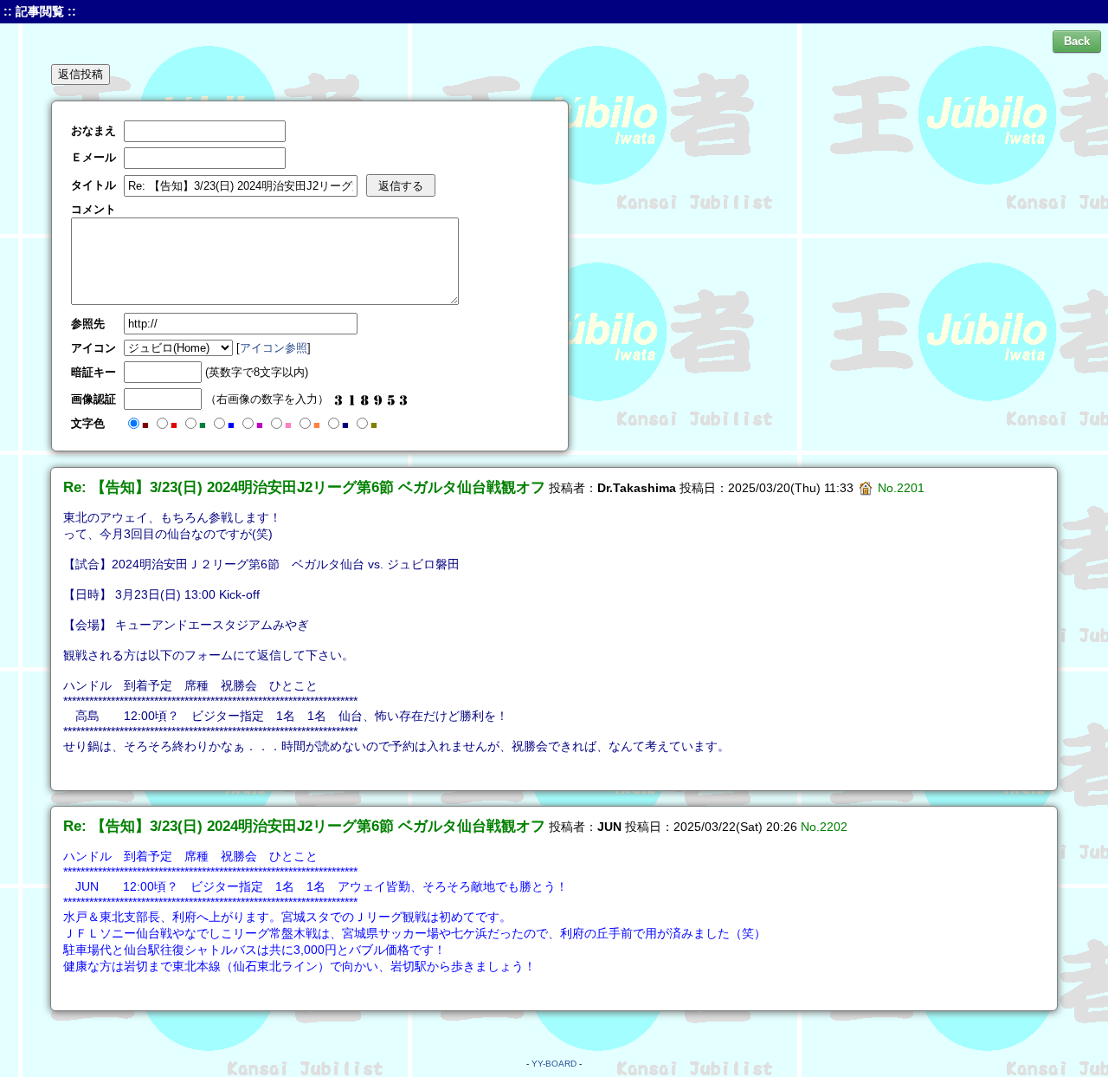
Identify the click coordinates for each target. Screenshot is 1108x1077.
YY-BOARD (554, 1063)
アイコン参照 (273, 347)
